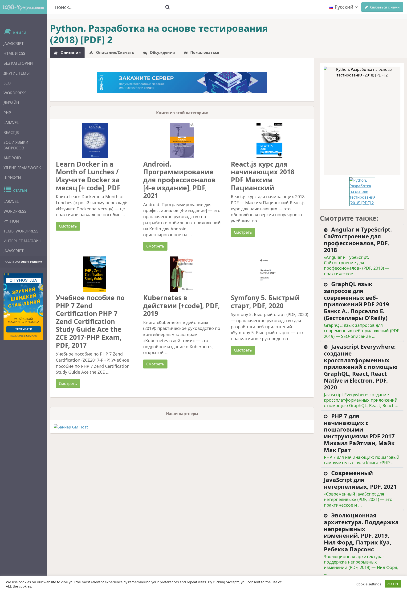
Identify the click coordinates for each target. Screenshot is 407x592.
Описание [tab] (70, 52)
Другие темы (17, 73)
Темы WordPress (21, 231)
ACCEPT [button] (392, 584)
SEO (7, 83)
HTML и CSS (14, 53)
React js (11, 132)
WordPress (15, 93)
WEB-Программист (23, 7)
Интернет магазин (22, 241)
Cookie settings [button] (368, 584)
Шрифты (12, 177)
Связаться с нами (385, 7)
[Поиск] (167, 7)
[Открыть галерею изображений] (362, 121)
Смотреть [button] (68, 226)
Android (12, 157)
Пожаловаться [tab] (204, 52)
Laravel (11, 122)
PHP (7, 112)
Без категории (18, 63)
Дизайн (11, 102)
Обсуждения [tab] (162, 52)
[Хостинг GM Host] (182, 82)
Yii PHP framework (22, 167)
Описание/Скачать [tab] (114, 52)
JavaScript (14, 43)
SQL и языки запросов (16, 145)
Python (11, 221)
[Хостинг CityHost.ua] (23, 306)
